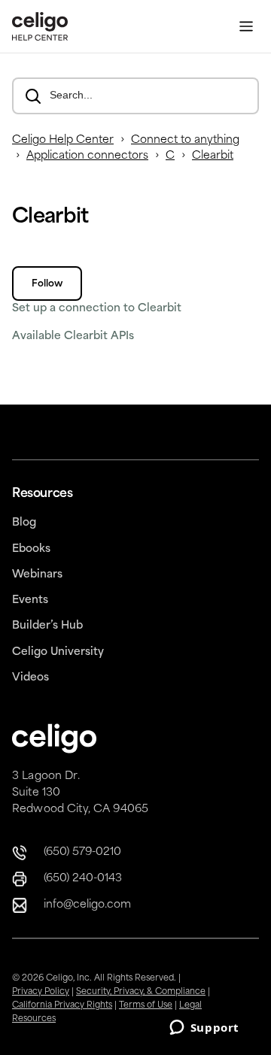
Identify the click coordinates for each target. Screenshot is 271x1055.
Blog (24, 523)
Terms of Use (145, 1006)
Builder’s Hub (47, 626)
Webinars (37, 575)
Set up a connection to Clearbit (96, 308)
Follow (47, 284)
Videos (30, 678)
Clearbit (212, 156)
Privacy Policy (40, 992)
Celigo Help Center (63, 140)
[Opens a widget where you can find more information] (204, 1028)
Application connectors (87, 156)
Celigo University (58, 652)
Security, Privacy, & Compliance (141, 992)
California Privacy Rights (62, 1006)
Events (30, 600)
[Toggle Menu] (246, 27)
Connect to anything (185, 140)
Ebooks (31, 549)
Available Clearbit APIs (73, 336)
